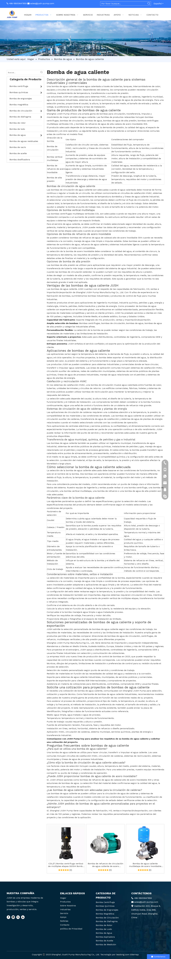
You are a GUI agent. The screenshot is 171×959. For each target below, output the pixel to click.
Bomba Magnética (105, 913)
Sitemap (134, 954)
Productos (65, 901)
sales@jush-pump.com (42, 3)
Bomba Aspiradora (105, 937)
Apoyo (63, 917)
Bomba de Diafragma (107, 921)
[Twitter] (18, 917)
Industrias (65, 909)
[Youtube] (23, 917)
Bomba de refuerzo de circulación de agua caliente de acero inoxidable (105, 865)
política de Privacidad (71, 928)
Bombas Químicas (105, 906)
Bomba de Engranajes (107, 910)
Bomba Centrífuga (105, 902)
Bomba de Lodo (104, 929)
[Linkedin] (13, 917)
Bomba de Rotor (104, 925)
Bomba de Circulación (107, 917)
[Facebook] (8, 917)
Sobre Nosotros (68, 905)
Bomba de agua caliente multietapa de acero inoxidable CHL (145, 865)
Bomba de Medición (106, 944)
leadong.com (122, 954)
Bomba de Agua (104, 933)
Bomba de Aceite (104, 940)
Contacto (64, 925)
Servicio (64, 913)
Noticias (64, 921)
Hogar (63, 898)
